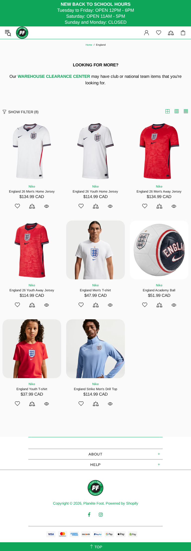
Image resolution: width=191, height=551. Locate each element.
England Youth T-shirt (31, 389)
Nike (32, 186)
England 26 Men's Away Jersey (159, 191)
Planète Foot (22, 32)
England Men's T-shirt (95, 290)
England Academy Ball (159, 290)
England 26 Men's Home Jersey (32, 191)
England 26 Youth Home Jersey (95, 191)
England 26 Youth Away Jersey (31, 290)
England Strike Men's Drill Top (95, 389)
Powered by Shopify (122, 503)
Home (89, 44)
